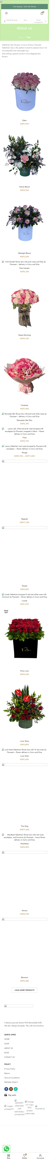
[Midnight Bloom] (24, 222)
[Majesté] (24, 488)
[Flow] (24, 431)
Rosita (24, 586)
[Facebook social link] (6, 1089)
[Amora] (24, 879)
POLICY (7, 1064)
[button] (4, 21)
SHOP (6, 1043)
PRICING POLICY (11, 1082)
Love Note (24, 756)
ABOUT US (8, 1048)
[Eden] (24, 89)
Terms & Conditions (12, 1077)
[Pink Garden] (24, 263)
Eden (24, 120)
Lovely (24, 601)
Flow (25, 438)
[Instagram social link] (11, 1089)
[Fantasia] (24, 372)
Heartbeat (24, 844)
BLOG (6, 1052)
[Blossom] (24, 946)
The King (24, 826)
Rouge (24, 453)
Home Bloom (24, 187)
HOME (7, 1039)
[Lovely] (24, 595)
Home (21, 37)
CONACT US (9, 1057)
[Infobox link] (12, 20)
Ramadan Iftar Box (24, 420)
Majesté (24, 519)
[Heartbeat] (24, 837)
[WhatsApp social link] (16, 1089)
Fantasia (24, 405)
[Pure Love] (24, 638)
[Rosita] (24, 554)
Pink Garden (24, 268)
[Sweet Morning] (24, 304)
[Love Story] (24, 708)
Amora (24, 910)
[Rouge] (24, 447)
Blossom (24, 977)
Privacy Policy (9, 1068)
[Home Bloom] (24, 156)
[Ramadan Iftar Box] (24, 415)
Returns (7, 1073)
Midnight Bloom (24, 253)
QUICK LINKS (10, 1034)
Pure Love (24, 671)
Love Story (24, 741)
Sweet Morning (24, 335)
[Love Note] (24, 751)
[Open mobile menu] (6, 13)
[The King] (24, 793)
